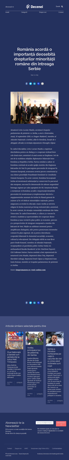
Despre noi (42, 12)
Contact (61, 12)
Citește (19, 382)
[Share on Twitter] (30, 83)
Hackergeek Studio (57, 454)
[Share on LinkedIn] (34, 83)
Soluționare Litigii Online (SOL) (40, 448)
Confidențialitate (57, 448)
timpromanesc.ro (23, 270)
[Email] (42, 83)
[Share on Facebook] (26, 83)
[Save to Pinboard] (38, 83)
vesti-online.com (38, 270)
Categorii (24, 12)
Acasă (7, 12)
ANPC (26, 448)
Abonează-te (9, 7)
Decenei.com (14, 454)
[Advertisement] (34, 27)
